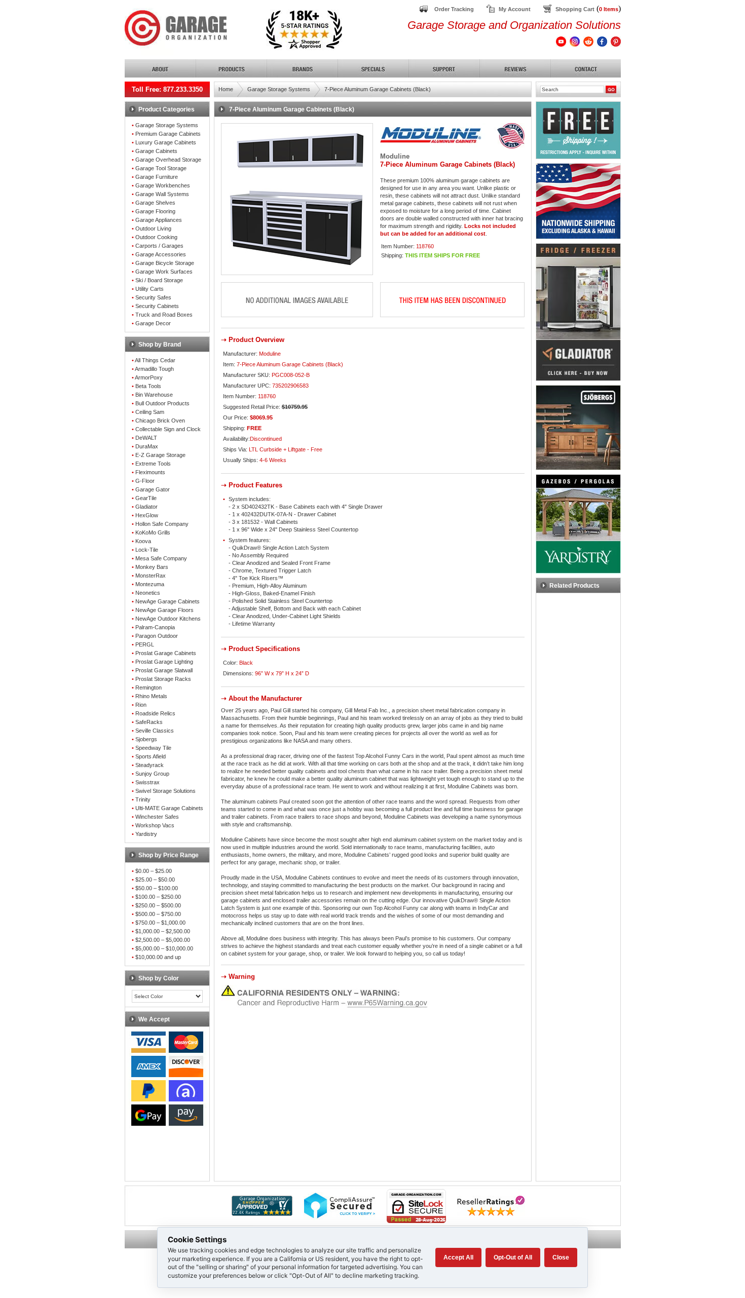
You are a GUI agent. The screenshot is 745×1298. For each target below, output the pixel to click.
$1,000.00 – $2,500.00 (162, 931)
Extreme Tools (153, 464)
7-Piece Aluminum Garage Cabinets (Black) (377, 89)
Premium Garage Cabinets (168, 134)
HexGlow (146, 515)
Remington (148, 687)
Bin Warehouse (154, 395)
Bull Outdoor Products (162, 403)
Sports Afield (150, 756)
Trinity (143, 799)
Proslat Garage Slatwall (164, 670)
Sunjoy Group (152, 774)
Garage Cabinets (156, 151)
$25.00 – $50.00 (155, 879)
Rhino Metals (151, 696)
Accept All (458, 1257)
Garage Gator (152, 489)
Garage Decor (153, 323)
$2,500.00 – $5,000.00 (162, 940)
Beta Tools (148, 386)
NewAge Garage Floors (164, 610)
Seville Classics (154, 731)
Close (560, 1257)
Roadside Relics (155, 713)
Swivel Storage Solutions (165, 791)
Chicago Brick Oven (160, 420)
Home (225, 89)
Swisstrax (147, 782)
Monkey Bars (151, 567)
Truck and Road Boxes (164, 315)
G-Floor (145, 481)
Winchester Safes (157, 817)
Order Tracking (454, 9)
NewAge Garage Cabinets (167, 601)
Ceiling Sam (149, 412)
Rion (140, 705)
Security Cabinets (157, 306)
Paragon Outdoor (156, 636)
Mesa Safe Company (161, 558)
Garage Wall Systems (162, 194)
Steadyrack (149, 765)
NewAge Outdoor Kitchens (168, 619)
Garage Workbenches (162, 185)
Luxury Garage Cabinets (165, 142)
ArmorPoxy (149, 377)
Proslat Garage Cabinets (165, 653)
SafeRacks (149, 722)
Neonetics (147, 593)
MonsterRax (150, 575)
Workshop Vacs (154, 825)
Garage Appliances (158, 220)
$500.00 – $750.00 (158, 914)
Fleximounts (150, 472)
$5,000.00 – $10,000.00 (164, 948)
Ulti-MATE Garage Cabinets (169, 808)
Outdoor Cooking (156, 237)
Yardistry (146, 834)
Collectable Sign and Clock (168, 429)
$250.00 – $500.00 (158, 905)
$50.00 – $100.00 (156, 888)
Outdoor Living (153, 228)
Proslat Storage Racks (163, 679)
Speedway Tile (153, 748)
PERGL (144, 644)
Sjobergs (146, 739)
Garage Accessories (160, 254)
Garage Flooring (155, 211)
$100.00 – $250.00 (158, 897)
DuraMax (146, 446)
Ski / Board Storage (159, 280)
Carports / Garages (159, 246)
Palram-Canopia (155, 627)
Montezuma (149, 584)
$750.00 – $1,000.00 (160, 923)
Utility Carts (149, 289)
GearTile (146, 498)
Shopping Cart (574, 9)
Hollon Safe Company (162, 524)
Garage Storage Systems (166, 125)
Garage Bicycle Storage (164, 263)
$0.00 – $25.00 (153, 871)
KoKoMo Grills (152, 532)
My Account (515, 9)
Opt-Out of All (513, 1257)
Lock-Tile (146, 550)
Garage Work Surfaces (164, 272)
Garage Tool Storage (161, 168)
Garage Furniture (156, 177)
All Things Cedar (155, 360)
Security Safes (153, 297)
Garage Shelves (155, 203)
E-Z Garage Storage (160, 455)
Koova (143, 541)
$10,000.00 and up (158, 957)
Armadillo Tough (154, 369)
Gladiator (146, 507)
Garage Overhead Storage (168, 160)
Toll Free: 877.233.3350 (167, 89)
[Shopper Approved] (262, 1213)
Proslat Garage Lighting (164, 662)
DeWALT (146, 438)
